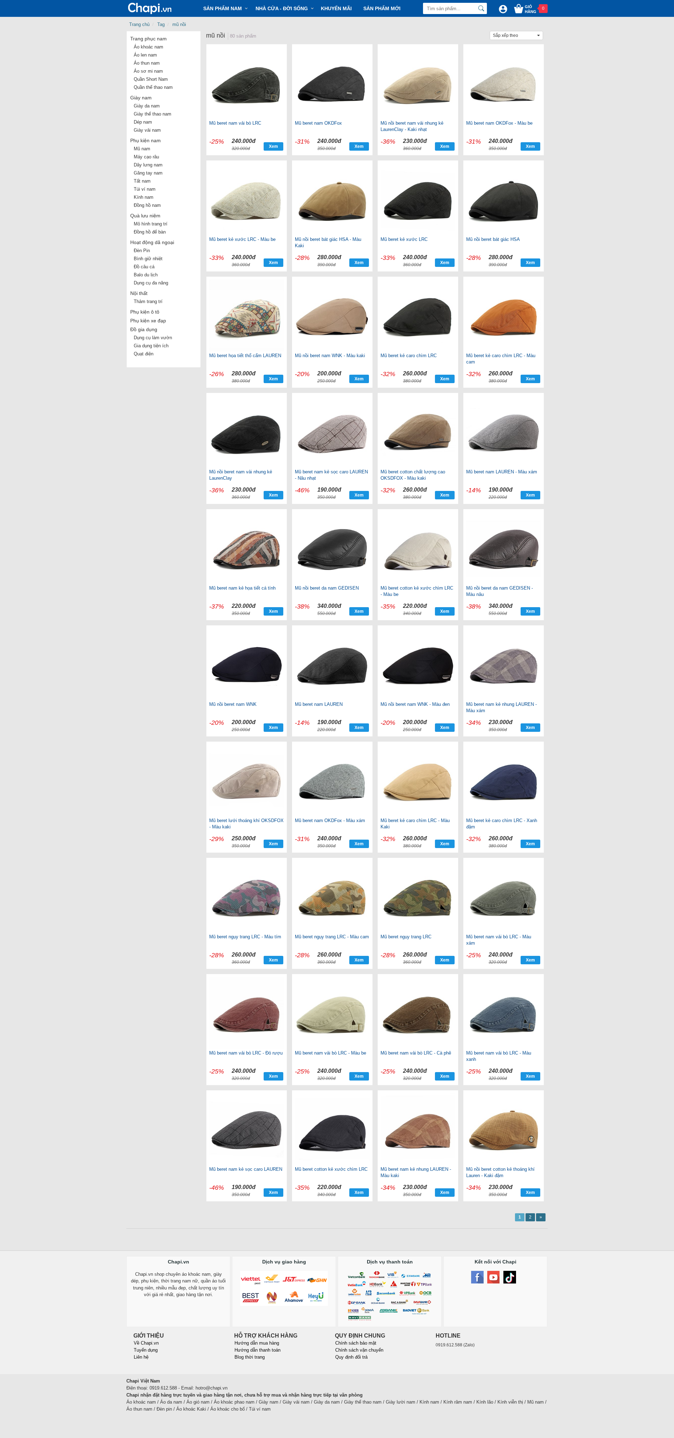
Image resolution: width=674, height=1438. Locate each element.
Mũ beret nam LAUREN (319, 704)
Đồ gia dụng (143, 329)
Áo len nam (145, 55)
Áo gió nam (198, 1402)
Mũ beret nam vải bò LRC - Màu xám (498, 940)
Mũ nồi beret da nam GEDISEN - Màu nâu (499, 591)
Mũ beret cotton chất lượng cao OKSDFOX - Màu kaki (413, 475)
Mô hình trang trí (150, 223)
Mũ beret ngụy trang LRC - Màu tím (245, 936)
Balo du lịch (146, 274)
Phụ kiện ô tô (144, 312)
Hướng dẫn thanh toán (257, 1350)
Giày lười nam (400, 1402)
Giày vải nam (147, 130)
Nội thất (138, 293)
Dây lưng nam (148, 165)
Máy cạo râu (146, 156)
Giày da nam (147, 106)
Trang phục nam (148, 38)
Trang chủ (139, 24)
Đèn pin (164, 1409)
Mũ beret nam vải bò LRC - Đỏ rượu (246, 1053)
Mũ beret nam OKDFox (318, 123)
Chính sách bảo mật (355, 1343)
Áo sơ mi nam (148, 71)
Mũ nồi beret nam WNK (233, 704)
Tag (161, 24)
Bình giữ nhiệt (148, 258)
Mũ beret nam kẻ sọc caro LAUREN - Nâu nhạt (331, 475)
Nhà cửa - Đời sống (282, 8)
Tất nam (142, 181)
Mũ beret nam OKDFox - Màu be (499, 123)
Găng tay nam (148, 173)
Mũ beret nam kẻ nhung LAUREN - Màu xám (501, 707)
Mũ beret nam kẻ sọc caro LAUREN (245, 1169)
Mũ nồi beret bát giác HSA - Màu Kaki (328, 242)
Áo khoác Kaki (191, 1409)
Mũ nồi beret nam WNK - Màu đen (415, 704)
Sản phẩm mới (382, 8)
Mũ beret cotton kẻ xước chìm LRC (331, 1169)
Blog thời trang (249, 1357)
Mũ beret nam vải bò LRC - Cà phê (416, 1053)
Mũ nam (142, 148)
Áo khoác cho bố (227, 1409)
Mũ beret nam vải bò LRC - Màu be (330, 1053)
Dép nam (143, 122)
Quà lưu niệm (145, 215)
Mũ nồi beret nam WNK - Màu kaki (330, 355)
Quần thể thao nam (153, 87)
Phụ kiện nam (145, 140)
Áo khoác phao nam (234, 1402)
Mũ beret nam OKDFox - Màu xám (330, 820)
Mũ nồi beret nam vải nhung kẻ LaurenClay (240, 475)
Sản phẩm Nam (222, 8)
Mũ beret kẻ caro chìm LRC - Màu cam (500, 359)
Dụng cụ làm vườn (153, 337)
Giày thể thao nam (152, 114)
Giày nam (141, 97)
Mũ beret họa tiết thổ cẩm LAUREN (245, 355)
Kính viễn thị (510, 1402)
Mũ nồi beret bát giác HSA (493, 239)
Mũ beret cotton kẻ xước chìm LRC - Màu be (417, 591)
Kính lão (484, 1402)
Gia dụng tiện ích (151, 345)
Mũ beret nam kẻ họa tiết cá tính (242, 588)
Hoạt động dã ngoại (152, 242)
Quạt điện (143, 353)
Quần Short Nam (151, 79)
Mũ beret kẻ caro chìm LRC (409, 355)
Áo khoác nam (148, 47)
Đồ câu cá (144, 266)
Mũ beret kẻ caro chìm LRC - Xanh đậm (501, 823)
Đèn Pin (142, 250)
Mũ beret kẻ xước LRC (404, 239)
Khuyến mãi (336, 8)
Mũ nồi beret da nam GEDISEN (327, 588)
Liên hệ (141, 1357)
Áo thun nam (147, 63)
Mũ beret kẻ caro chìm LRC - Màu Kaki (415, 823)
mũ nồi (179, 24)
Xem (273, 146)
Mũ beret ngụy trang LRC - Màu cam (332, 936)
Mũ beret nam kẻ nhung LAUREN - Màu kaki (416, 1172)
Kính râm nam (457, 1402)
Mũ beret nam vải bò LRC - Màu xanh (498, 1056)
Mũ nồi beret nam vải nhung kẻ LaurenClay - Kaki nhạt (412, 126)
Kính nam (143, 197)
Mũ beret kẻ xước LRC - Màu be (242, 239)
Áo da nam (171, 1402)
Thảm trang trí (148, 301)
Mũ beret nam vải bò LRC (235, 123)
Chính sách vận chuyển (359, 1350)
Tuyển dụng (146, 1350)
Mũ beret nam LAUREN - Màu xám (501, 471)
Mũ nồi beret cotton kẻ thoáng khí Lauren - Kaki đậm (500, 1172)
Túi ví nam (145, 189)
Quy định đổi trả (351, 1357)
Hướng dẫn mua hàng (256, 1343)
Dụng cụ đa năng (151, 282)
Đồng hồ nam (147, 205)
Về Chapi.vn (146, 1343)
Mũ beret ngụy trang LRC (406, 936)
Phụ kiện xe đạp (148, 320)
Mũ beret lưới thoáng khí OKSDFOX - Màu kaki (246, 823)
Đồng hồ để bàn (150, 232)
